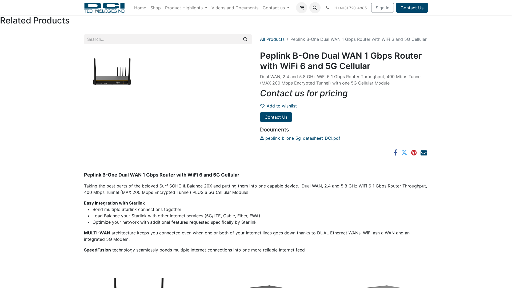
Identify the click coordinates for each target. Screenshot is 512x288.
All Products (272, 39)
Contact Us (412, 7)
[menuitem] (140, 7)
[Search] (245, 39)
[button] (315, 7)
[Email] (424, 152)
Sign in (382, 7)
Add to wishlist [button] (282, 106)
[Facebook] (395, 152)
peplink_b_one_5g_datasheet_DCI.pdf (302, 138)
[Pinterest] (414, 152)
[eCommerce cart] (301, 7)
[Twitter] (404, 152)
